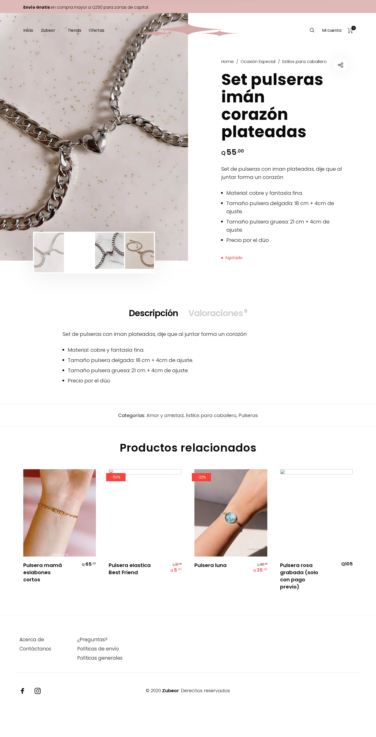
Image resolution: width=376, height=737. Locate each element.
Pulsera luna (210, 565)
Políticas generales (100, 658)
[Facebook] (22, 691)
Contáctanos (35, 648)
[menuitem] (32, 30)
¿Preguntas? (92, 639)
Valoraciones (217, 313)
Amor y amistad (165, 415)
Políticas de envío (98, 648)
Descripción (153, 313)
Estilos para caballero (304, 62)
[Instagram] (38, 691)
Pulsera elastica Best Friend (130, 569)
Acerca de (31, 639)
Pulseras (248, 415)
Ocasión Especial (258, 62)
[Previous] (21, 136)
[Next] (167, 136)
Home (227, 62)
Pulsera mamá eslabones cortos (42, 572)
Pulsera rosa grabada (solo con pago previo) (299, 576)
